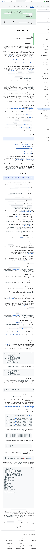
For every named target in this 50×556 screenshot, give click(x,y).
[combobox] (21, 1)
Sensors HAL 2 (31, 69)
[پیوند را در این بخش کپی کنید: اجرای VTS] (29, 342)
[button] (44, 15)
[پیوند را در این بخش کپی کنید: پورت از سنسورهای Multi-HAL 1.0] (19, 320)
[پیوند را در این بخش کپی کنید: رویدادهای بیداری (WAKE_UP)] (22, 256)
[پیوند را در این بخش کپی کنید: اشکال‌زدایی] (28, 450)
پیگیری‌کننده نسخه (9, 548)
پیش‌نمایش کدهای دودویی (32, 545)
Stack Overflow (9, 546)
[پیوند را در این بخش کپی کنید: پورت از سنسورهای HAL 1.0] (22, 274)
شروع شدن (42, 6)
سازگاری (26, 6)
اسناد (41, 1)
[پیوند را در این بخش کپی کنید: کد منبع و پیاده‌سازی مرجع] (21, 105)
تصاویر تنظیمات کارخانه (33, 546)
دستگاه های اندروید (19, 6)
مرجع (9, 6)
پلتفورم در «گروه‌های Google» (20, 546)
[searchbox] (43, 9)
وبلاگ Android (22, 543)
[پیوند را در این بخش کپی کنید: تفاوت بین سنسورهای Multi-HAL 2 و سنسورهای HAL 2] (7, 66)
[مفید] (5, 27)
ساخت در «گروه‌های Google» (20, 548)
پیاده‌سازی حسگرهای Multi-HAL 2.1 (26, 146)
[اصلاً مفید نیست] (4, 27)
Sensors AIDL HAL (16, 59)
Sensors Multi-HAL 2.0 (19, 237)
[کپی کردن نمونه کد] (33, 352)
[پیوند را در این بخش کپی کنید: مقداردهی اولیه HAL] (26, 241)
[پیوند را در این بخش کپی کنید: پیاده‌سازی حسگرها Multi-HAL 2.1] (19, 174)
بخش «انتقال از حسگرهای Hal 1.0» (18, 331)
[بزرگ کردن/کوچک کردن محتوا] (29, 33)
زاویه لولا (10, 55)
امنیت (37, 6)
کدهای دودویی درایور (33, 548)
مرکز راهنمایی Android (9, 540)
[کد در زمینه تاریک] (31, 352)
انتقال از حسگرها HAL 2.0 (28, 149)
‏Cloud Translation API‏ (23, 22)
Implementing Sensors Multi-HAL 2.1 (20, 161)
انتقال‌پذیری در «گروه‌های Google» (19, 549)
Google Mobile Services (8, 545)
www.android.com (9, 543)
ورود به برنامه (3, 1)
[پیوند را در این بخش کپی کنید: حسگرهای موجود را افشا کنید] (23, 286)
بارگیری (35, 543)
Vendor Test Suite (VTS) (8, 344)
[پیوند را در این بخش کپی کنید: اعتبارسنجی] (27, 340)
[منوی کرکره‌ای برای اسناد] (39, 1)
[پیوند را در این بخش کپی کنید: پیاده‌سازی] (28, 134)
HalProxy (32, 70)
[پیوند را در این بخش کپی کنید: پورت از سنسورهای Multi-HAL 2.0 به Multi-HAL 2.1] (12, 214)
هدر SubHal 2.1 (31, 57)
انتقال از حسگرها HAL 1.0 (28, 151)
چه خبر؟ (48, 6)
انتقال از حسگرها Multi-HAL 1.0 (27, 153)
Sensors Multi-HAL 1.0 (19, 322)
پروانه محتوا (18, 531)
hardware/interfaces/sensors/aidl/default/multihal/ (25, 159)
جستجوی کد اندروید (33, 1)
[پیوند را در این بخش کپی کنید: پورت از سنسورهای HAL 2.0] (22, 235)
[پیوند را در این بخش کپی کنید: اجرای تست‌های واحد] (25, 378)
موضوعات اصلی (32, 6)
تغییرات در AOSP (29, 16)
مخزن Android (34, 540)
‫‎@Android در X (21, 540)
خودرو (14, 6)
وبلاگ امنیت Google (21, 545)
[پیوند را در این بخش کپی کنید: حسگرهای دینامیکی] (26, 266)
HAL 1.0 (28, 276)
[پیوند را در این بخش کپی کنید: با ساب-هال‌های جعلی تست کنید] (21, 394)
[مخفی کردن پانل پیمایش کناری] (38, 554)
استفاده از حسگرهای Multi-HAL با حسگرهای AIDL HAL (23, 144)
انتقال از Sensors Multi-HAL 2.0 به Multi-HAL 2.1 (24, 148)
